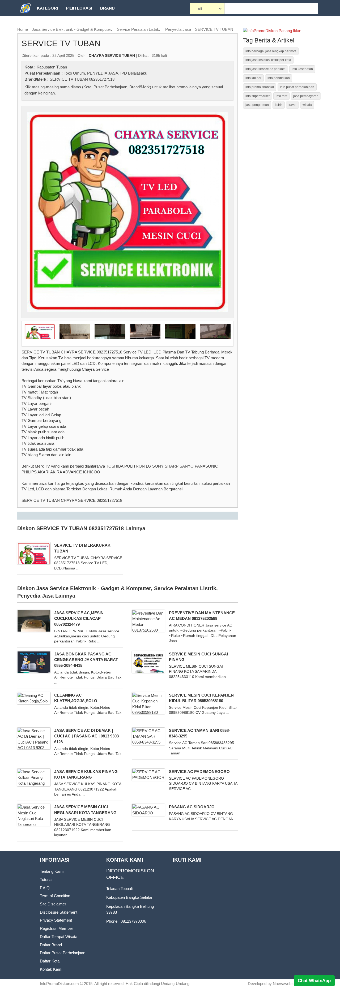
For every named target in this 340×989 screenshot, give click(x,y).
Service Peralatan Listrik (138, 29)
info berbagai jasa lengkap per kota (270, 51)
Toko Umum (74, 73)
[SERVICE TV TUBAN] (127, 211)
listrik (278, 105)
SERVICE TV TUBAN (214, 29)
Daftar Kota (50, 961)
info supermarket (257, 96)
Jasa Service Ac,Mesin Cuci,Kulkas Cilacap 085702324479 (79, 619)
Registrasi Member (56, 928)
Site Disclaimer (53, 904)
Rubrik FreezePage (58, 24)
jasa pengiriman (257, 105)
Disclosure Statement (58, 912)
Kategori (47, 8)
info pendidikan (278, 78)
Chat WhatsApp (314, 980)
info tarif (281, 96)
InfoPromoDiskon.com (59, 983)
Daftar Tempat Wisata (58, 936)
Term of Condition (55, 895)
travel (292, 105)
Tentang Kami (51, 871)
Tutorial (46, 879)
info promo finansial (259, 87)
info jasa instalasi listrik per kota (268, 60)
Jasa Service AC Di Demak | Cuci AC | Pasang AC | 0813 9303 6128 (86, 736)
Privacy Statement (56, 920)
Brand (107, 8)
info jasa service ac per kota (265, 69)
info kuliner (253, 78)
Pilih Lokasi (79, 8)
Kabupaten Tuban (52, 67)
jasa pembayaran (305, 96)
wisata (307, 105)
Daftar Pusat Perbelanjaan (62, 953)
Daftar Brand (51, 945)
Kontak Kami (51, 969)
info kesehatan (302, 69)
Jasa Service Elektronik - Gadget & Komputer (71, 29)
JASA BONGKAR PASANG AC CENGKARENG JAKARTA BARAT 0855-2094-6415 (86, 660)
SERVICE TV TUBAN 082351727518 (82, 79)
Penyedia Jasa (178, 29)
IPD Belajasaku (133, 73)
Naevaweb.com (286, 983)
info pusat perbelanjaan (297, 87)
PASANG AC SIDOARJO (192, 807)
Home (22, 29)
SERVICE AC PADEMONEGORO (199, 771)
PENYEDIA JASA (102, 73)
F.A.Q (45, 888)
